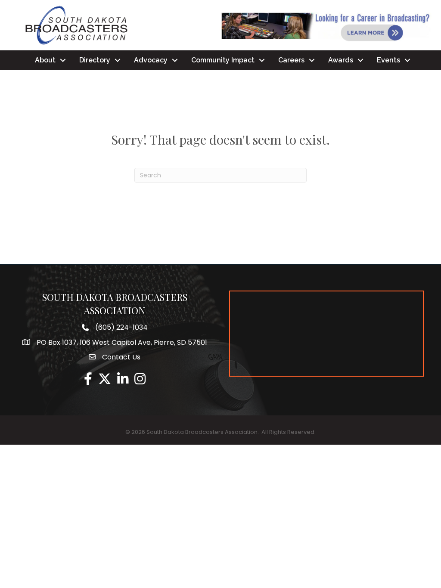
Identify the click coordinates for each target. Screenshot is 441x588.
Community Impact (223, 60)
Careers (291, 60)
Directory (94, 60)
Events (388, 60)
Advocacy (151, 60)
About (45, 60)
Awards (340, 60)
